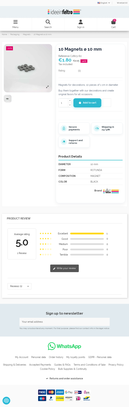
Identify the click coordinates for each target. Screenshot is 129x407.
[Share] (60, 115)
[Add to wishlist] (108, 102)
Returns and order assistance (64, 378)
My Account (21, 357)
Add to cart (89, 102)
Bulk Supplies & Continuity (72, 369)
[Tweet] (64, 115)
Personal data (38, 357)
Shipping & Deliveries (14, 364)
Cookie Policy (47, 369)
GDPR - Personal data (100, 357)
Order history (56, 357)
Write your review (66, 268)
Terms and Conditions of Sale (89, 364)
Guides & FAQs (62, 364)
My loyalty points (75, 357)
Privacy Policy (116, 364)
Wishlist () (121, 3)
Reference (64, 56)
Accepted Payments (40, 364)
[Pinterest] (68, 115)
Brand (98, 190)
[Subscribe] (106, 322)
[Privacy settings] (6, 400)
